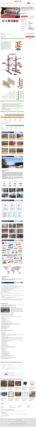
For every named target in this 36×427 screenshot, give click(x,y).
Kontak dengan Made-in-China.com (19, 419)
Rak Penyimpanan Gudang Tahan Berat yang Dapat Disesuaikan (4, 388)
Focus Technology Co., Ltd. (16, 423)
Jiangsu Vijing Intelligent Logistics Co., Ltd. (25, 10)
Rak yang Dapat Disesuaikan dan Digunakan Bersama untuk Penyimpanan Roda (25, 388)
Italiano (24, 421)
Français (13, 421)
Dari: (4, 364)
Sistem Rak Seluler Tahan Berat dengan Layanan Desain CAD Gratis (31, 399)
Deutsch (18, 421)
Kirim (6, 374)
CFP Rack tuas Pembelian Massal (5, 415)
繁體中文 (9, 421)
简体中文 (6, 421)
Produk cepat (25, 419)
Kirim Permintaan (24, 16)
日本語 (11, 421)
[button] (3, 3)
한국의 (29, 421)
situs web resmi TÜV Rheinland (20, 304)
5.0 (28, 34)
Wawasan (35, 419)
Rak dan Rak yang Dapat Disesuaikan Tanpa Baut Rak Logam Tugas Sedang (11, 399)
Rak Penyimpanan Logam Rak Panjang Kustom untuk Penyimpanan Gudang (25, 399)
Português (21, 421)
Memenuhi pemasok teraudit (30, 419)
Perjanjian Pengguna (9, 419)
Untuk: (4, 366)
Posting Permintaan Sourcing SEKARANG (10, 375)
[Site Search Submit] (29, 3)
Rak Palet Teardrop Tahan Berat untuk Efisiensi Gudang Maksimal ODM (11, 388)
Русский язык (27, 421)
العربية (32, 421)
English (3, 421)
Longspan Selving (11, 406)
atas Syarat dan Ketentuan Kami (25, 424)
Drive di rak (2, 406)
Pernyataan (5, 419)
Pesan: (4, 368)
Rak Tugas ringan (20, 406)
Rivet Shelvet (19, 407)
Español (16, 421)
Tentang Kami (1, 419)
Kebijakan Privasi (13, 419)
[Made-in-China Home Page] (18, 1)
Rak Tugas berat (2, 407)
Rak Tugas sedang (29, 406)
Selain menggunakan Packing (12, 407)
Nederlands (35, 421)
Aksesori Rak (28, 407)
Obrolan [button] (32, 16)
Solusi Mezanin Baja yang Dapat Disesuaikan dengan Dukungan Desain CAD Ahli (18, 388)
